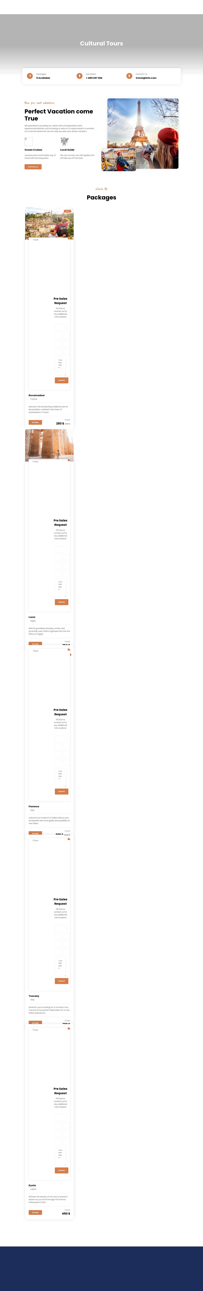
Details (35, 422)
